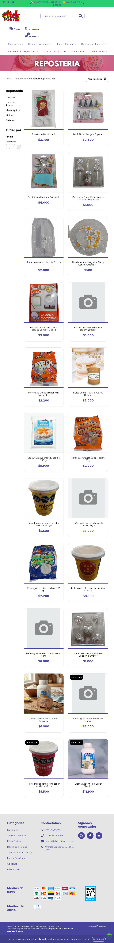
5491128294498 (53, 830)
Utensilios (11, 97)
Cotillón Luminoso (39, 44)
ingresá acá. (55, 928)
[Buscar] (80, 15)
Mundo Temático (53, 51)
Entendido (98, 939)
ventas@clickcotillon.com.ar (59, 841)
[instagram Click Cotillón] (4, 2)
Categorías (14, 44)
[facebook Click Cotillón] (9, 2)
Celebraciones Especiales (22, 51)
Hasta (13, 141)
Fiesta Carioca (65, 44)
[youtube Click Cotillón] (13, 2)
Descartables (98, 51)
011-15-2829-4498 (54, 835)
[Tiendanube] (97, 926)
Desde (8, 141)
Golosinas (77, 51)
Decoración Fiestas (92, 44)
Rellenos (10, 120)
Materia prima (13, 110)
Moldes (9, 115)
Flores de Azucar (10, 104)
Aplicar (19, 147)
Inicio (8, 78)
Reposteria (20, 78)
